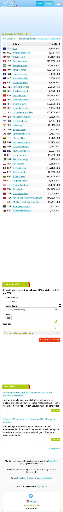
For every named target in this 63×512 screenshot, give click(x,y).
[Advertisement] (31, 21)
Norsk (40, 4)
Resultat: (7, 324)
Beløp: (9, 314)
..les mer (56, 410)
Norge (33, 501)
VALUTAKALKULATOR (49, 340)
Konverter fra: (12, 297)
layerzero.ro (42, 486)
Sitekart (30, 478)
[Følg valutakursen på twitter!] (31, 496)
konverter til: (12, 306)
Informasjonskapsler (43, 478)
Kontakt (22, 478)
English (49, 4)
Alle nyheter (54, 448)
